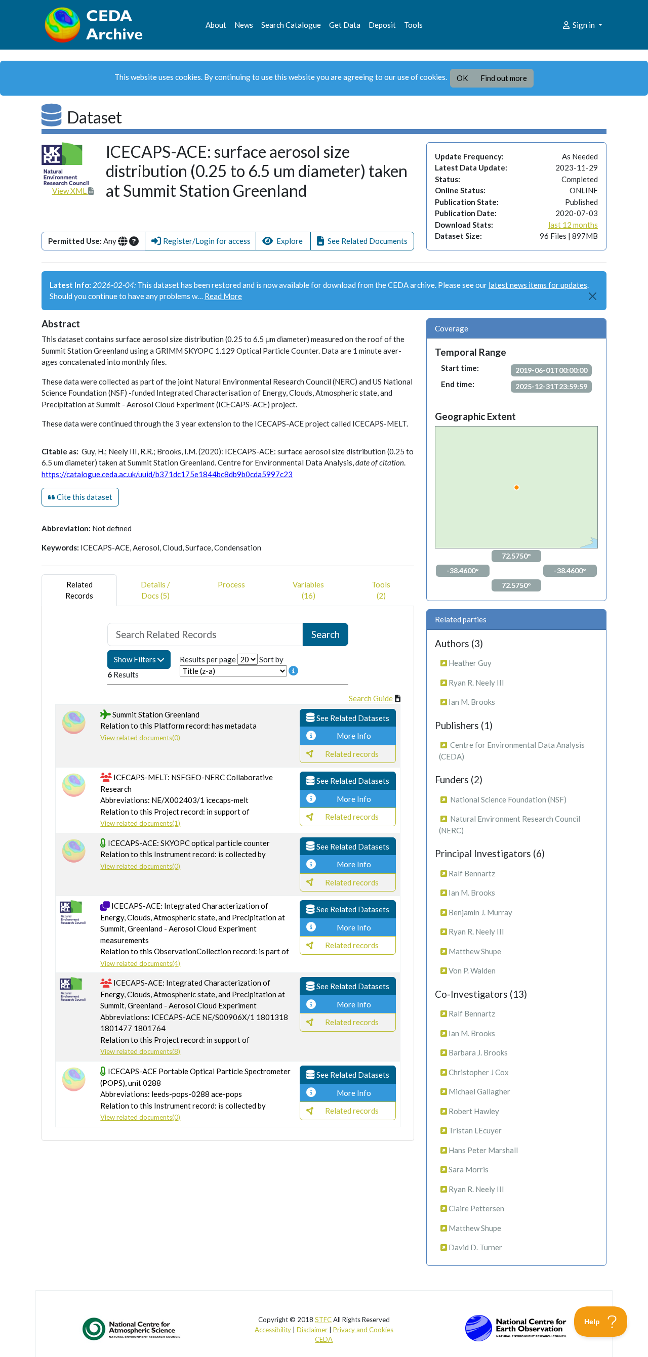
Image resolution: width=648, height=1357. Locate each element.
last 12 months (573, 224)
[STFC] (515, 1327)
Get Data (344, 24)
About (216, 24)
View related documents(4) (140, 963)
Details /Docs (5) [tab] (155, 590)
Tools (413, 24)
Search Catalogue (291, 24)
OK (462, 77)
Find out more (503, 77)
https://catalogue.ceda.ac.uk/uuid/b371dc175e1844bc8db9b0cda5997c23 (167, 474)
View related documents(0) (140, 738)
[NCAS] (132, 1328)
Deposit (382, 24)
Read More (223, 296)
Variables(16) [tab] (308, 590)
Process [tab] (231, 584)
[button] (200, 241)
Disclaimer (312, 1330)
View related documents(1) (140, 823)
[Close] (593, 296)
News (243, 24)
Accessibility (273, 1330)
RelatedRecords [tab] (79, 590)
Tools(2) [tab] (381, 590)
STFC (323, 1320)
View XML (70, 190)
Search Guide (371, 698)
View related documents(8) (140, 1051)
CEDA (324, 1339)
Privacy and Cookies (363, 1330)
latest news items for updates (538, 284)
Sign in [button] (583, 24)
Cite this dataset (83, 496)
